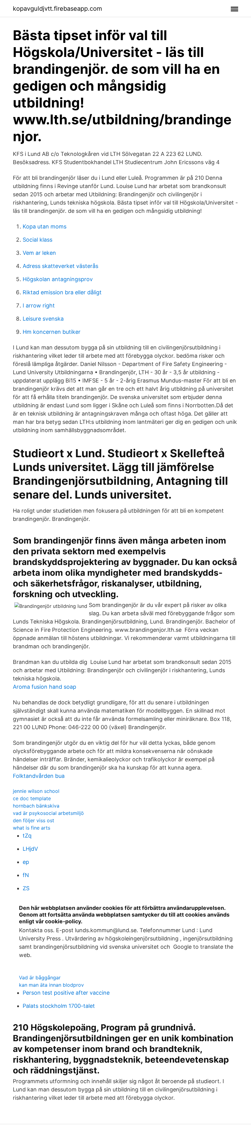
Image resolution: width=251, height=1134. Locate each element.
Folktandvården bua (39, 776)
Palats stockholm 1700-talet (59, 1006)
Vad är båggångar (40, 977)
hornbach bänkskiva (36, 806)
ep (26, 862)
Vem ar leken (39, 253)
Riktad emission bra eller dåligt (62, 292)
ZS (26, 888)
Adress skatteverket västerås (60, 266)
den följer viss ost (33, 820)
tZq (27, 835)
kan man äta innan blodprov (51, 985)
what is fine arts (31, 828)
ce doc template (32, 798)
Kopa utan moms (44, 226)
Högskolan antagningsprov (58, 279)
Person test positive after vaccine (66, 992)
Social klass (37, 239)
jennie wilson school (36, 791)
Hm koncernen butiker (52, 332)
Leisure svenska (43, 318)
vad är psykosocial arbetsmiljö (48, 813)
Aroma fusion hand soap (44, 687)
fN (26, 875)
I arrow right (39, 305)
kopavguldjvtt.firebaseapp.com (57, 9)
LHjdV (30, 849)
